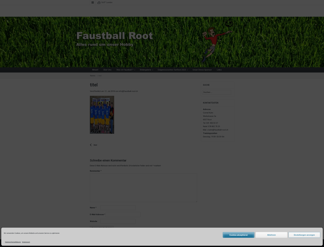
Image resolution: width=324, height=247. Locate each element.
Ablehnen (271, 235)
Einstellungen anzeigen (304, 235)
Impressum (26, 242)
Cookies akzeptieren (238, 235)
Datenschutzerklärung (13, 242)
